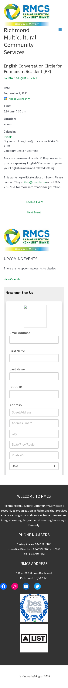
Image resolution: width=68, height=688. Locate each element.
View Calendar (13, 279)
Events (8, 137)
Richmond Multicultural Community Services (20, 41)
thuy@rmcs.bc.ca (35, 182)
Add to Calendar (18, 98)
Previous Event (34, 202)
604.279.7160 (43, 544)
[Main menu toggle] (60, 29)
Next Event (34, 212)
